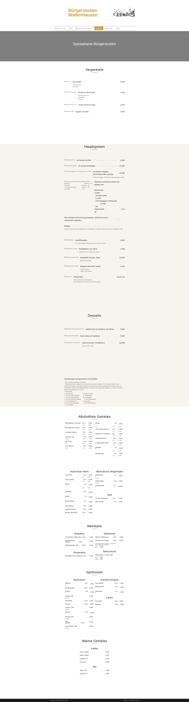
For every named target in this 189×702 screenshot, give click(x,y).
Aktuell (70, 28)
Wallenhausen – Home (60, 28)
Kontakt (118, 28)
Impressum (126, 700)
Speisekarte (99, 28)
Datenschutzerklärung (134, 700)
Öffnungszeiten (109, 28)
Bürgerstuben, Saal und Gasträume (84, 28)
